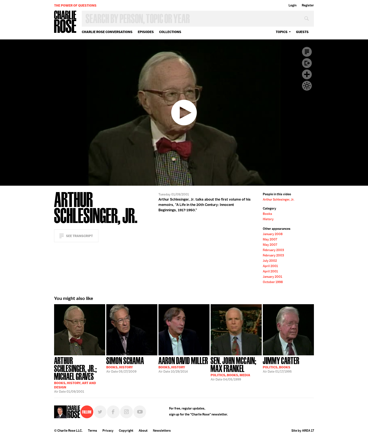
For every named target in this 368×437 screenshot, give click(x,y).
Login (292, 5)
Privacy (108, 430)
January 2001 (272, 277)
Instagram (126, 411)
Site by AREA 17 (302, 430)
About (143, 430)
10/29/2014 (183, 364)
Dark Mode (307, 86)
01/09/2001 (75, 374)
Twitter (100, 411)
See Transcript (79, 236)
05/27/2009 (125, 364)
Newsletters (162, 430)
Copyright (126, 430)
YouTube (139, 411)
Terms (92, 430)
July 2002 (270, 261)
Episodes (146, 32)
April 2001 (270, 266)
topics (282, 32)
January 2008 (273, 234)
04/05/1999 (233, 368)
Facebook (113, 411)
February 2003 (273, 250)
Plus (307, 74)
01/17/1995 (281, 364)
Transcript (307, 52)
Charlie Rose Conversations (107, 32)
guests (302, 32)
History (268, 219)
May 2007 (270, 239)
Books (267, 214)
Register (308, 5)
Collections (170, 32)
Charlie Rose (65, 22)
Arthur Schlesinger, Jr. (278, 199)
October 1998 (273, 282)
